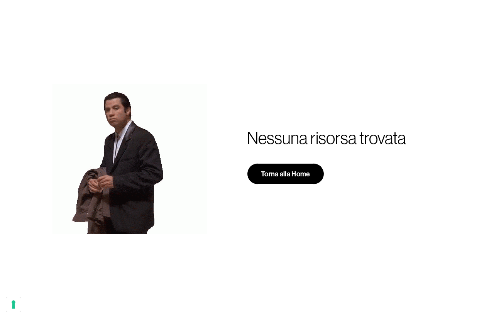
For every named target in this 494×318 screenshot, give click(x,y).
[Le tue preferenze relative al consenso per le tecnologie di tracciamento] (13, 304)
